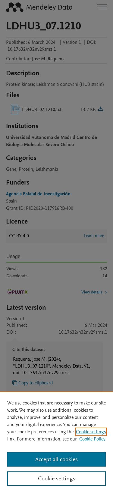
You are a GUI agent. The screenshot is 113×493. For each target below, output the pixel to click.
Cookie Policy (92, 439)
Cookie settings (91, 431)
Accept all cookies (56, 459)
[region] (56, 442)
